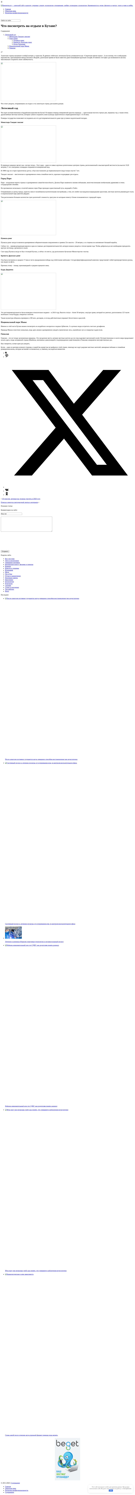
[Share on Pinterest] (6, 357)
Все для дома (9, 559)
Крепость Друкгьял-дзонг (23, 42)
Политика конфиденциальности (16, 13)
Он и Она (8, 574)
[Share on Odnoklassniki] (6, 495)
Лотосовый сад (10, 35)
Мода (7, 572)
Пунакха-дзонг (19, 40)
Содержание (15, 1483)
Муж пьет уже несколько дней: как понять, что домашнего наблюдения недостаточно (36, 1271)
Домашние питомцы (12, 562)
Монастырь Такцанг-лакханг (19, 36)
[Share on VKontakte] (6, 491)
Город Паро (13, 38)
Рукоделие (9, 583)
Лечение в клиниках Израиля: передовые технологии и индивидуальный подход (34, 942)
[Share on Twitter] (69, 487)
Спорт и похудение (12, 587)
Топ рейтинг (9, 589)
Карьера (8, 566)
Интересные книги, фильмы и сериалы (19, 564)
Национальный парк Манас (19, 46)
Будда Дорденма (19, 44)
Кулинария (9, 570)
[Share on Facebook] (6, 353)
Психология (9, 582)
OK (111, 1490)
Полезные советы (11, 578)
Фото (7, 591)
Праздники (9, 580)
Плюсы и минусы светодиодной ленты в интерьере (19, 502)
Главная (8, 9)
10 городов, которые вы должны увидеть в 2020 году (21, 499)
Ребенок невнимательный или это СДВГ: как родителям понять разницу (31, 1106)
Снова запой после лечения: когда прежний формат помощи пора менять (31, 1435)
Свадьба (8, 585)
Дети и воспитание (12, 561)
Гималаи (12, 48)
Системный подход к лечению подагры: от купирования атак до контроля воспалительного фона (40, 924)
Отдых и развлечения (13, 576)
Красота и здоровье (12, 568)
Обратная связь (10, 11)
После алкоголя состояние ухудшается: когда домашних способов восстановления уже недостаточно (41, 759)
